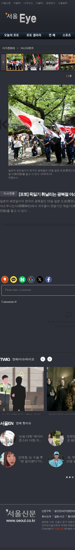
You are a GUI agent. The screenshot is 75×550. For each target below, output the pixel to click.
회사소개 (46, 516)
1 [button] (67, 477)
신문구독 (46, 511)
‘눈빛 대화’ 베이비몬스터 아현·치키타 (30, 440)
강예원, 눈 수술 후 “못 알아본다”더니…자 (30, 461)
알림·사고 (59, 516)
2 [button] (70, 477)
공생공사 (50, 3)
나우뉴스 (28, 3)
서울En (39, 3)
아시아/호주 (27, 48)
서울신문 (6, 3)
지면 (67, 511)
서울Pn (17, 3)
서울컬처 (62, 3)
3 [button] (73, 477)
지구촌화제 (8, 48)
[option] (22, 388)
